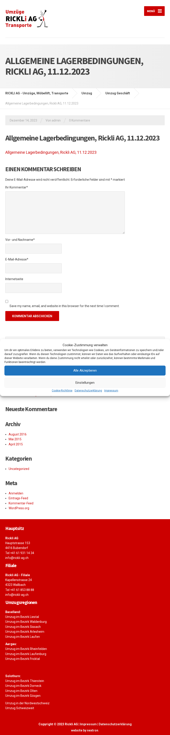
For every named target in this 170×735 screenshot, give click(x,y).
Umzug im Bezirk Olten (21, 691)
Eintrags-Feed (18, 498)
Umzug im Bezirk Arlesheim (24, 631)
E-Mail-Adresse (16, 259)
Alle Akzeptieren (85, 370)
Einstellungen (85, 383)
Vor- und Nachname (20, 239)
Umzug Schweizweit (19, 708)
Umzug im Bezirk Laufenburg (25, 654)
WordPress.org (19, 508)
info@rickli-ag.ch (17, 558)
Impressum (111, 390)
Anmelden (16, 493)
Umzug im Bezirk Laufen (22, 636)
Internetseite (14, 279)
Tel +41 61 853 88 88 (19, 590)
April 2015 (16, 444)
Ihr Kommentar (16, 187)
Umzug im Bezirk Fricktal (22, 659)
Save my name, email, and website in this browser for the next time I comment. (65, 306)
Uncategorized (19, 469)
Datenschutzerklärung (88, 390)
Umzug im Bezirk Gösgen (23, 695)
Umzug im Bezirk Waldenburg (26, 621)
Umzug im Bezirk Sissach (23, 627)
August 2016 (18, 434)
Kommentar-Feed (21, 503)
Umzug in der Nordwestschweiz (27, 703)
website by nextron (84, 730)
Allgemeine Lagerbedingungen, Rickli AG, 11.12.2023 (51, 152)
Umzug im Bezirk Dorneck (23, 686)
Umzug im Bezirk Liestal (22, 617)
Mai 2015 (15, 439)
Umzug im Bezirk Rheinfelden (26, 649)
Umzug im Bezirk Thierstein (24, 681)
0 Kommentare (79, 120)
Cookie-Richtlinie (62, 390)
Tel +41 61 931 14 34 (19, 553)
